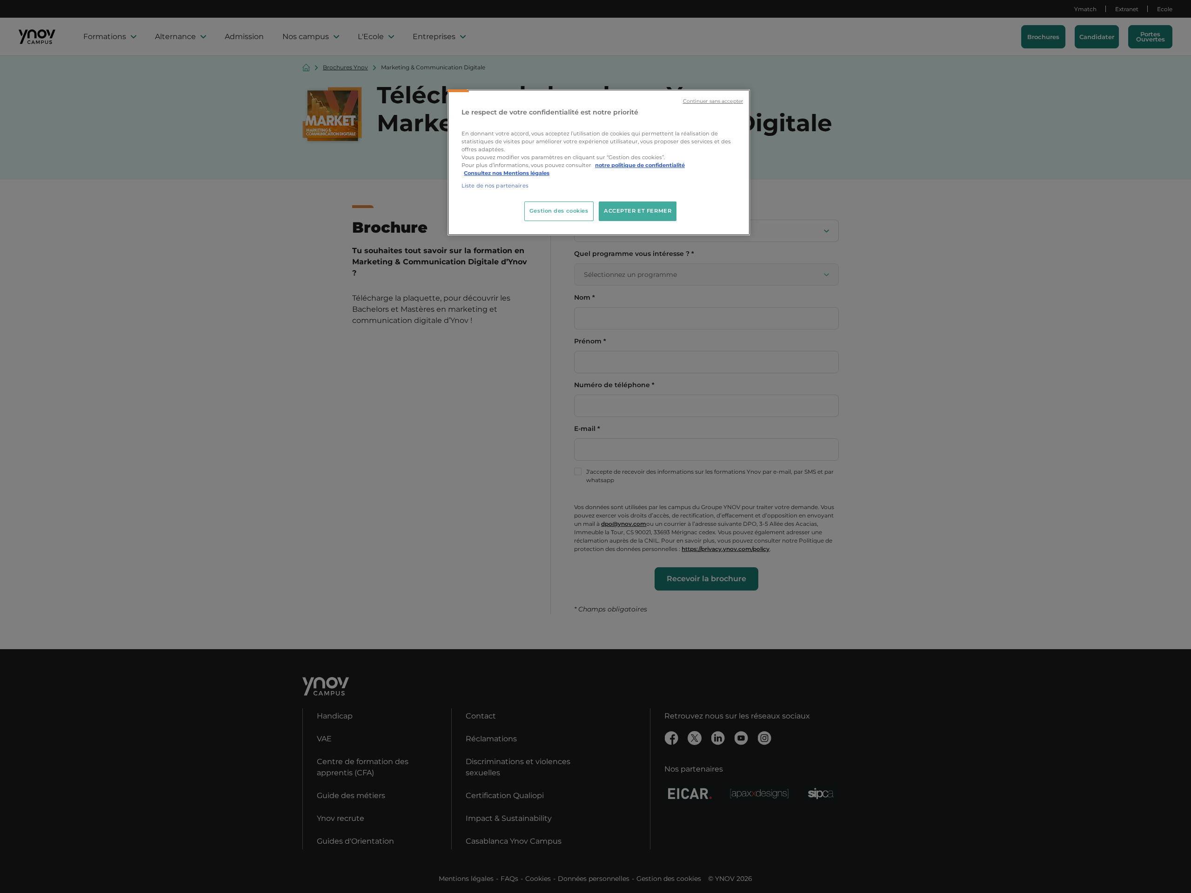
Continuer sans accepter (713, 101)
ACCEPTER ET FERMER (637, 211)
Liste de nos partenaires (495, 185)
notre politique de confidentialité (640, 165)
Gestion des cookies (559, 211)
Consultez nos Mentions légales (506, 173)
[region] (599, 162)
